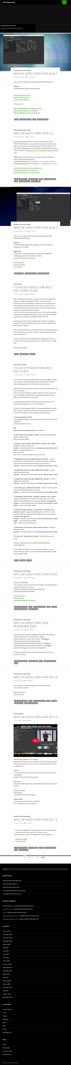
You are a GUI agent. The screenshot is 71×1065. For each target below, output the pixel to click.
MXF (11, 25)
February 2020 (7, 964)
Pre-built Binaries (19, 545)
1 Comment (32, 577)
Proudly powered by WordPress (10, 1062)
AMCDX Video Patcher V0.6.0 (35, 574)
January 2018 (7, 984)
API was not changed (20, 347)
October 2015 (7, 994)
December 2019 (7, 967)
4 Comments (31, 136)
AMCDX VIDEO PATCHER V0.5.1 (35, 819)
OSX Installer (18, 792)
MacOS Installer (19, 262)
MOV (8, 25)
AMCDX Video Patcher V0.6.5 (35, 227)
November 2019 (7, 971)
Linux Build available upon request (24, 600)
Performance (24, 354)
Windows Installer (19, 264)
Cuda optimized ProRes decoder (32, 369)
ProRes (33, 354)
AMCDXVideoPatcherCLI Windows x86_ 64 (28, 108)
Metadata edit (33, 179)
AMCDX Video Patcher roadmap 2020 (31, 624)
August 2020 (6, 944)
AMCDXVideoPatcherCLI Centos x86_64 (27, 113)
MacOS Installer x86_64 (21, 97)
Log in (4, 1044)
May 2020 (6, 954)
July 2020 (5, 947)
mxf (34, 119)
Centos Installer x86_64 (21, 99)
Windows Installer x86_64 (22, 95)
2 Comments (32, 374)
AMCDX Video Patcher (21, 179)
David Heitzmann (8, 906)
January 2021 (7, 931)
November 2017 (7, 987)
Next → (43, 857)
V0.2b (15, 338)
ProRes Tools (19, 703)
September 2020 (7, 941)
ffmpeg (19, 364)
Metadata (3, 25)
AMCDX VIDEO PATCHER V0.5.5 (35, 717)
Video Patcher (36, 181)
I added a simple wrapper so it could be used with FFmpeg (32, 543)
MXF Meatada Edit (43, 119)
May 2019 (6, 977)
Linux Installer (18, 267)
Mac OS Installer (19, 598)
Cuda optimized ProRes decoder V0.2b (32, 288)
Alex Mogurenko (9, 2)
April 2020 (6, 957)
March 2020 (6, 961)
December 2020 (7, 934)
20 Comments (30, 629)
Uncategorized (18, 714)
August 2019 (6, 974)
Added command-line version (24, 587)
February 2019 (7, 981)
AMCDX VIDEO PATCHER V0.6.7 (35, 73)
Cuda (15, 284)
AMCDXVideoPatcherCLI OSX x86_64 (26, 110)
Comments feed (7, 1051)
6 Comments (31, 294)
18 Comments (32, 231)
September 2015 (7, 997)
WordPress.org (7, 1054)
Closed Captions (7, 1009)
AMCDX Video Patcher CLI (12, 28)
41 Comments (31, 77)
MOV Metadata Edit (25, 119)
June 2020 (6, 951)
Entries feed (6, 1048)
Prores (14, 25)
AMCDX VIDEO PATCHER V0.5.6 (35, 677)
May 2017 (6, 990)
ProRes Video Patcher (21, 609)
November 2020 (7, 938)
